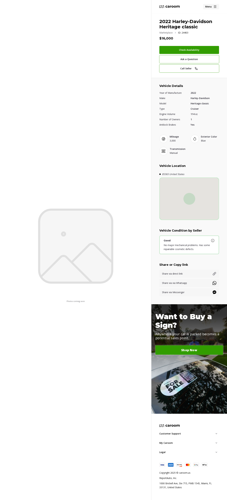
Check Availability (189, 49)
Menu (208, 6)
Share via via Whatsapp (174, 283)
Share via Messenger (173, 292)
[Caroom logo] (169, 6)
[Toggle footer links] (216, 433)
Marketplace (166, 32)
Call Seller (186, 68)
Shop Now (189, 350)
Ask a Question (189, 59)
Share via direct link (172, 273)
